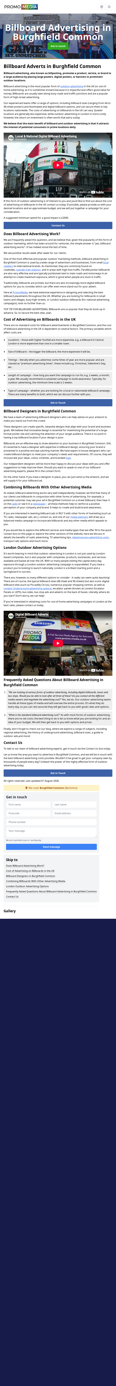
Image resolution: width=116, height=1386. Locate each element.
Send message (51, 846)
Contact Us (58, 225)
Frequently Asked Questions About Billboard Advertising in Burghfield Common (51, 891)
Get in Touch (58, 402)
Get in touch (58, 46)
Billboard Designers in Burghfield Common (30, 876)
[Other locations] (101, 7)
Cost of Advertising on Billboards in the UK (30, 871)
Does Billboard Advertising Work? (25, 865)
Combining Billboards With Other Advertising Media (35, 881)
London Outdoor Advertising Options (27, 886)
